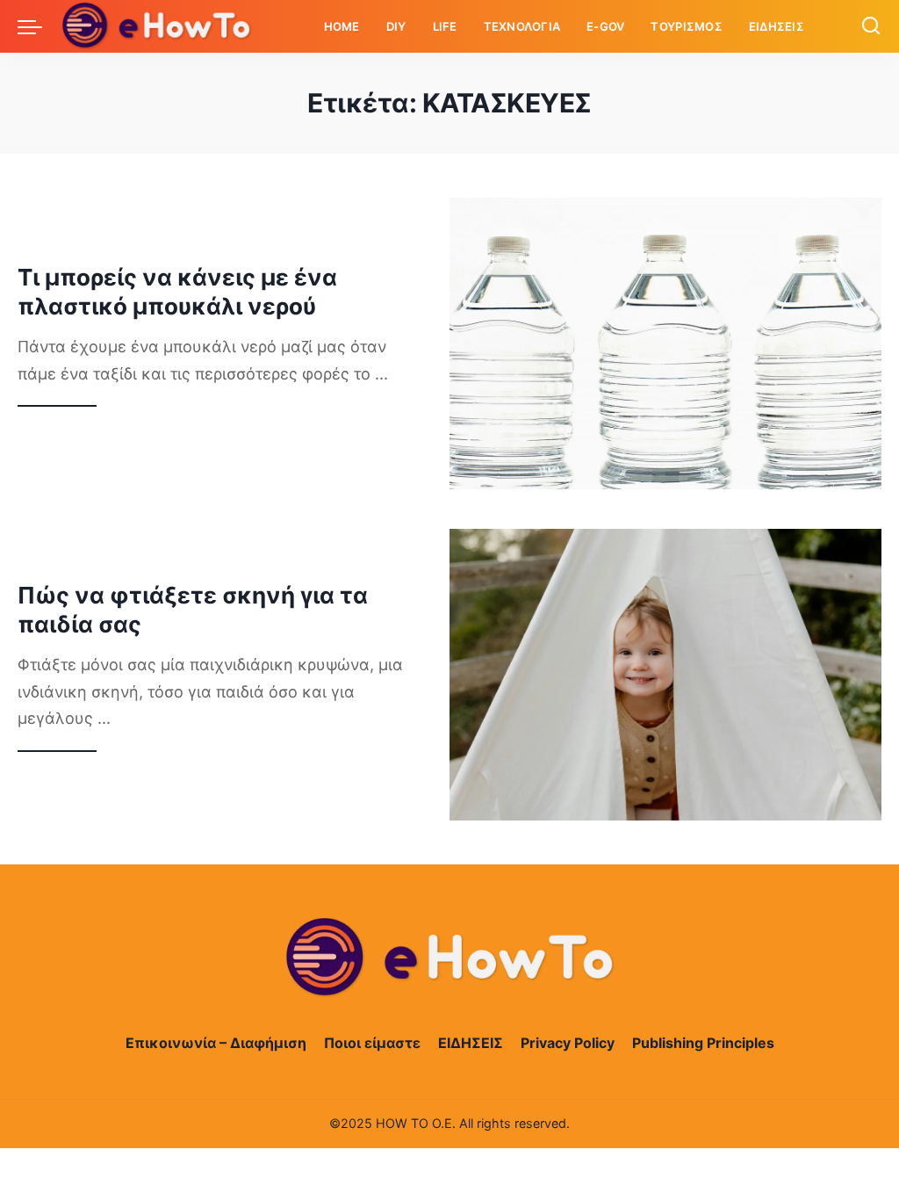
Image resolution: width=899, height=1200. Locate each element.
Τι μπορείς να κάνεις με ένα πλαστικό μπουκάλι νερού (177, 292)
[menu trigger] (39, 26)
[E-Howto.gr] (157, 26)
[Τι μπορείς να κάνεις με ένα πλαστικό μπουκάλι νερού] (665, 343)
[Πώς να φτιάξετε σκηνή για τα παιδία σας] (665, 674)
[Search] (870, 26)
